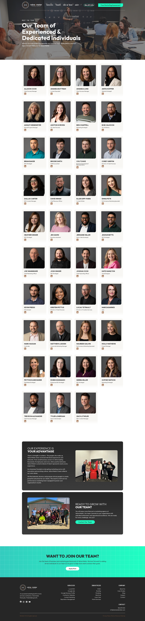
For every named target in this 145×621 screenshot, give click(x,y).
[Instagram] (24, 602)
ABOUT (77, 5)
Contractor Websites (69, 595)
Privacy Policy (106, 616)
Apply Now (72, 569)
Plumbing (98, 593)
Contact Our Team (85, 522)
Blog (123, 593)
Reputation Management (68, 599)
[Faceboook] (21, 602)
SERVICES (49, 5)
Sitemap (123, 616)
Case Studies (121, 591)
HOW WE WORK (67, 5)
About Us (122, 589)
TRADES (58, 5)
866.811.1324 (89, 5)
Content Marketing (69, 597)
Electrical (98, 595)
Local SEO (72, 589)
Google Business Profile (68, 593)
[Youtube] (30, 602)
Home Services (96, 599)
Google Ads (71, 591)
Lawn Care (98, 597)
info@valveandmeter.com (117, 610)
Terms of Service (115, 616)
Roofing (98, 591)
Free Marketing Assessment (110, 5)
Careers (122, 595)
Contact (122, 597)
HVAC (99, 589)
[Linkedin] (27, 602)
